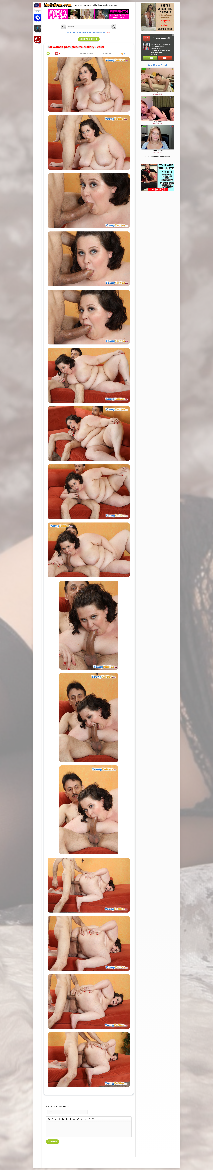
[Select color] (78, 1119)
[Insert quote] (85, 1119)
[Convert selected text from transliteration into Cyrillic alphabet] (89, 1119)
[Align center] (67, 1119)
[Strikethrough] (59, 1119)
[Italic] (52, 1119)
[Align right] (70, 1119)
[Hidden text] (82, 1119)
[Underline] (55, 1119)
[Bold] (49, 1119)
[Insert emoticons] (74, 1119)
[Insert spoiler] (93, 1119)
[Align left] (63, 1119)
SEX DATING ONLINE (88, 39)
